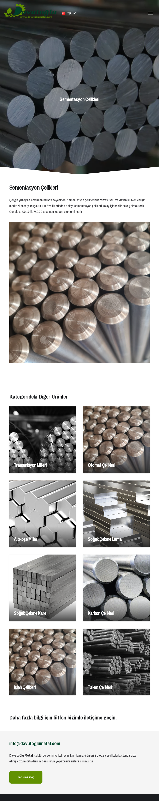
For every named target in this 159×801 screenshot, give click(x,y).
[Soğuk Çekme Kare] (42, 588)
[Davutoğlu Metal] (30, 11)
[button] (69, 13)
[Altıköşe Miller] (42, 513)
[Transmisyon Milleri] (42, 439)
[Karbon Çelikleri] (116, 588)
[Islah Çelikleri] (42, 662)
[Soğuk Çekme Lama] (116, 513)
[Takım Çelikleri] (116, 662)
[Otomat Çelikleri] (116, 439)
